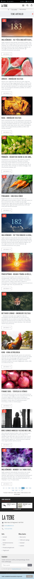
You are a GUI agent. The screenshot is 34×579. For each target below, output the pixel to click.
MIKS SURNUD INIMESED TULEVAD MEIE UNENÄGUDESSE (17, 430)
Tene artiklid (14, 9)
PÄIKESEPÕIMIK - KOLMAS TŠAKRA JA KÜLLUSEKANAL (17, 274)
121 (16, 490)
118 (26, 488)
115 (16, 488)
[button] (13, 509)
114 (13, 488)
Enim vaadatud (6, 499)
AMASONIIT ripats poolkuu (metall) (27, 504)
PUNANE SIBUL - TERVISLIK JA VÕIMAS (14, 391)
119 (30, 488)
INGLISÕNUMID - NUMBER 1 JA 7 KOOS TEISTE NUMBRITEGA (17, 469)
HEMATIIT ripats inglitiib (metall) (11, 504)
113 (9, 488)
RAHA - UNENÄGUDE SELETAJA (11, 118)
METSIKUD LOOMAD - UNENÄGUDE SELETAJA (16, 313)
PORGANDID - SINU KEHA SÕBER (12, 196)
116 (20, 488)
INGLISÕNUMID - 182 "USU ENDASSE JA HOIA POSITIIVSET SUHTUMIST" (17, 235)
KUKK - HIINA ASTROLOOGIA (10, 352)
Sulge (29, 576)
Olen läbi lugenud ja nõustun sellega (16, 568)
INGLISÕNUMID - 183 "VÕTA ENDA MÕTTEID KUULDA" (17, 40)
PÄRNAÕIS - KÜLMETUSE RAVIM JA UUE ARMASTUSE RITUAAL (17, 157)
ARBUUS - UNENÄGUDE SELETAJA (12, 79)
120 (13, 490)
